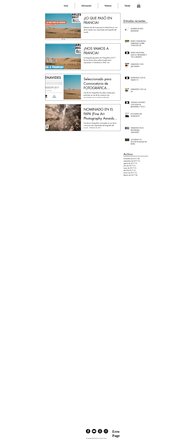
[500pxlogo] (100, 431)
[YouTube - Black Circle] (94, 431)
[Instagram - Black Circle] (106, 431)
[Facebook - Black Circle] (88, 431)
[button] (139, 5)
